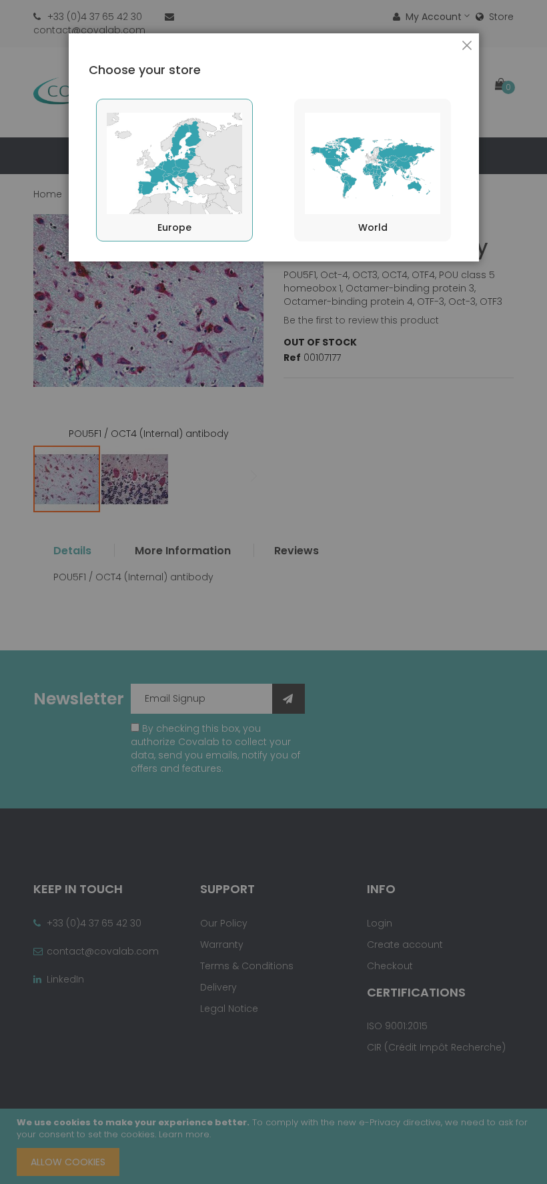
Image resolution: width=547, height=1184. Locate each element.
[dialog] (273, 592)
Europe (174, 227)
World (373, 227)
